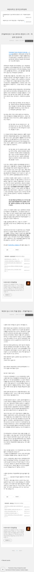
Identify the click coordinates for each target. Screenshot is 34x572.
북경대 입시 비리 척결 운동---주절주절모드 (13, 20)
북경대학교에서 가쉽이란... (11, 259)
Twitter (13, 569)
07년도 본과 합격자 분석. (10, 511)
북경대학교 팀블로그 (14, 245)
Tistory (15, 568)
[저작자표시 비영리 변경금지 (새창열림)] (22, 250)
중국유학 (7, 256)
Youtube (22, 569)
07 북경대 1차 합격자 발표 (11, 513)
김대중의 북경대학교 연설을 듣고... (13, 261)
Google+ (26, 569)
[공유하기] (10, 250)
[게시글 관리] (12, 250)
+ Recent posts (5, 560)
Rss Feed (8, 569)
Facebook (17, 569)
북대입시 (12, 503)
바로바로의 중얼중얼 (10, 282)
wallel (24, 568)
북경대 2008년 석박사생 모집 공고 (13, 509)
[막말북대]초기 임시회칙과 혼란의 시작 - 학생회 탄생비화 (16, 15)
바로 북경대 (12, 256)
